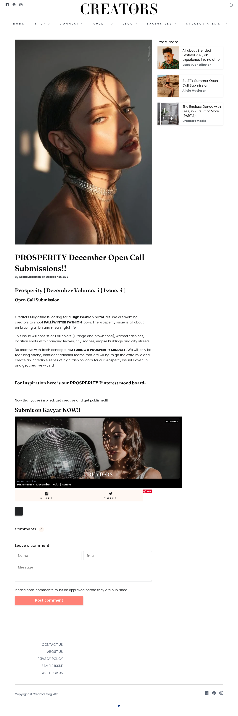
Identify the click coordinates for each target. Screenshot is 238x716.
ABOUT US (55, 651)
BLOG (129, 23)
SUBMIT (102, 23)
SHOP (41, 23)
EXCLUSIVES (160, 23)
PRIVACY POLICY (50, 659)
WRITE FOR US (52, 673)
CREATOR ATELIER (205, 23)
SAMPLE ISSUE (52, 666)
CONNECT (70, 23)
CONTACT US (52, 644)
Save (149, 491)
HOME (19, 23)
